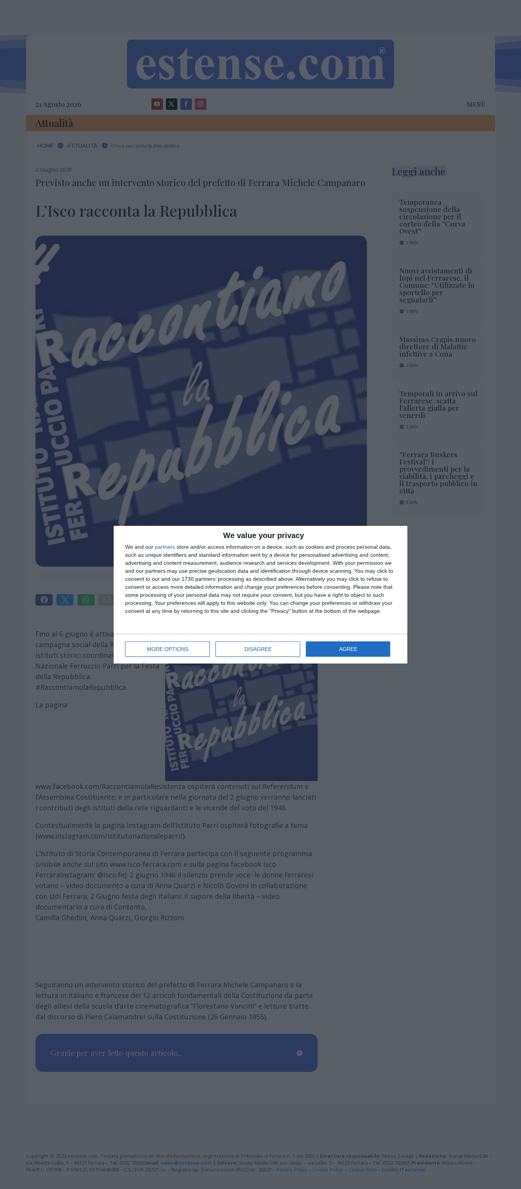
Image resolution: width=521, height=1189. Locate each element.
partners (165, 547)
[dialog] (260, 595)
